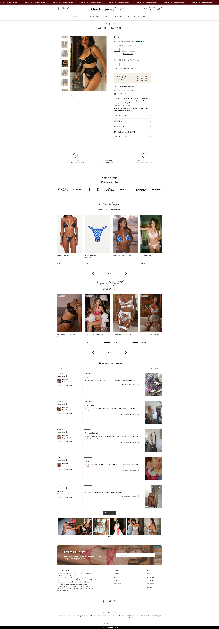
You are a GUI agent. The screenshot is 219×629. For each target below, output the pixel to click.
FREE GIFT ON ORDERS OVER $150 (21, 2)
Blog (116, 577)
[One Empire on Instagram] (63, 10)
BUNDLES (107, 16)
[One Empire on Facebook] (58, 10)
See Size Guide (128, 53)
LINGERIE (118, 16)
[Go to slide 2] (109, 536)
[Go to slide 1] (108, 536)
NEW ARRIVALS (93, 16)
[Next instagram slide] (158, 526)
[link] (66, 526)
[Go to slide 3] (110, 536)
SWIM (145, 16)
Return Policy (152, 584)
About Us (117, 584)
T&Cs (148, 591)
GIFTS (136, 16)
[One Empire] (107, 9)
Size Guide (150, 577)
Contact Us (151, 580)
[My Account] (150, 8)
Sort (148, 369)
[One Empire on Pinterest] (68, 10)
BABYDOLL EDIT (78, 16)
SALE (128, 16)
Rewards (117, 580)
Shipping (150, 587)
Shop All (117, 574)
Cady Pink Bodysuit (67, 438)
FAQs (148, 574)
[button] (109, 627)
